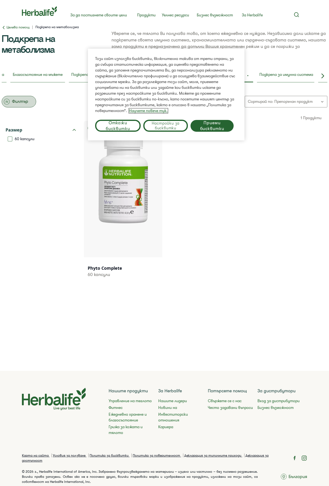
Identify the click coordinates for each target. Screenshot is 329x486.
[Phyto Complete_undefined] (123, 205)
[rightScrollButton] (322, 76)
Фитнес (116, 408)
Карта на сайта (36, 455)
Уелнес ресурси (175, 15)
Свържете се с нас (225, 401)
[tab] (37, 76)
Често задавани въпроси (230, 408)
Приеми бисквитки (212, 125)
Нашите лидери (172, 401)
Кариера (165, 427)
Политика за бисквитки (110, 455)
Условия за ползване (69, 455)
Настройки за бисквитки (166, 125)
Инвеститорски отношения (173, 417)
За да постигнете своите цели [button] (98, 15)
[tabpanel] (164, 200)
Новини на (167, 408)
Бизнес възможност (215, 15)
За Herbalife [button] (252, 15)
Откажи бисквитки (118, 125)
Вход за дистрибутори (278, 401)
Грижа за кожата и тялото (126, 430)
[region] (166, 94)
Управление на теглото (130, 401)
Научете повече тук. (148, 111)
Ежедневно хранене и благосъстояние (128, 417)
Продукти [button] (146, 15)
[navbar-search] (297, 15)
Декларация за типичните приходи (213, 455)
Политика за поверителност (157, 455)
